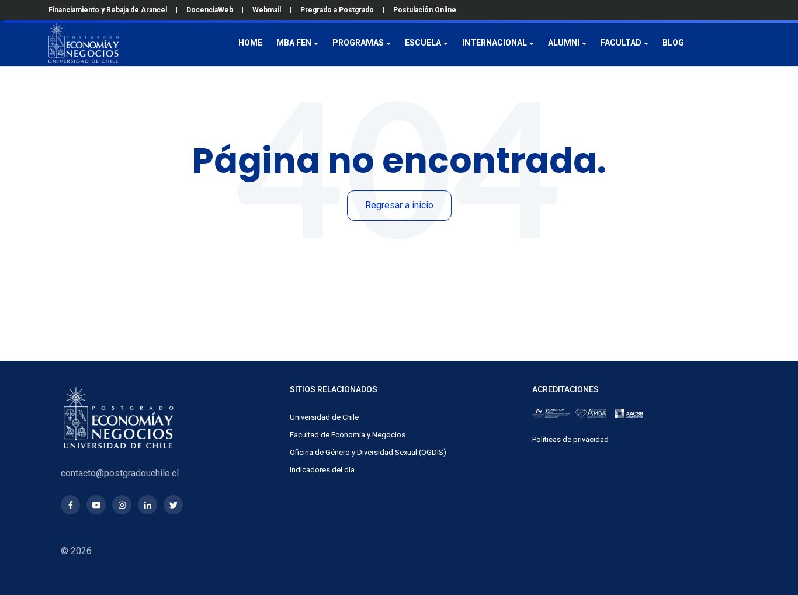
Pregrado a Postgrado (337, 10)
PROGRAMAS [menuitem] (358, 42)
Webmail (266, 10)
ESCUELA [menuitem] (423, 42)
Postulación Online (424, 10)
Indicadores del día (322, 469)
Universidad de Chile (324, 417)
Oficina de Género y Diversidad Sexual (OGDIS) (368, 452)
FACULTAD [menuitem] (621, 42)
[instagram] (121, 504)
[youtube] (96, 504)
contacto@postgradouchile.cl (120, 473)
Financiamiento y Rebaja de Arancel (107, 10)
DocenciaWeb (209, 10)
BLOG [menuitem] (673, 42)
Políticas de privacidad (570, 439)
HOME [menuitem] (250, 42)
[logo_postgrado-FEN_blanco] (83, 43)
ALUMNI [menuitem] (564, 42)
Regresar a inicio (399, 205)
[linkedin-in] (147, 504)
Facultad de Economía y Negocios (347, 434)
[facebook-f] (70, 504)
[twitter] (173, 504)
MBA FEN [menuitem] (293, 42)
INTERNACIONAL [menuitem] (494, 42)
